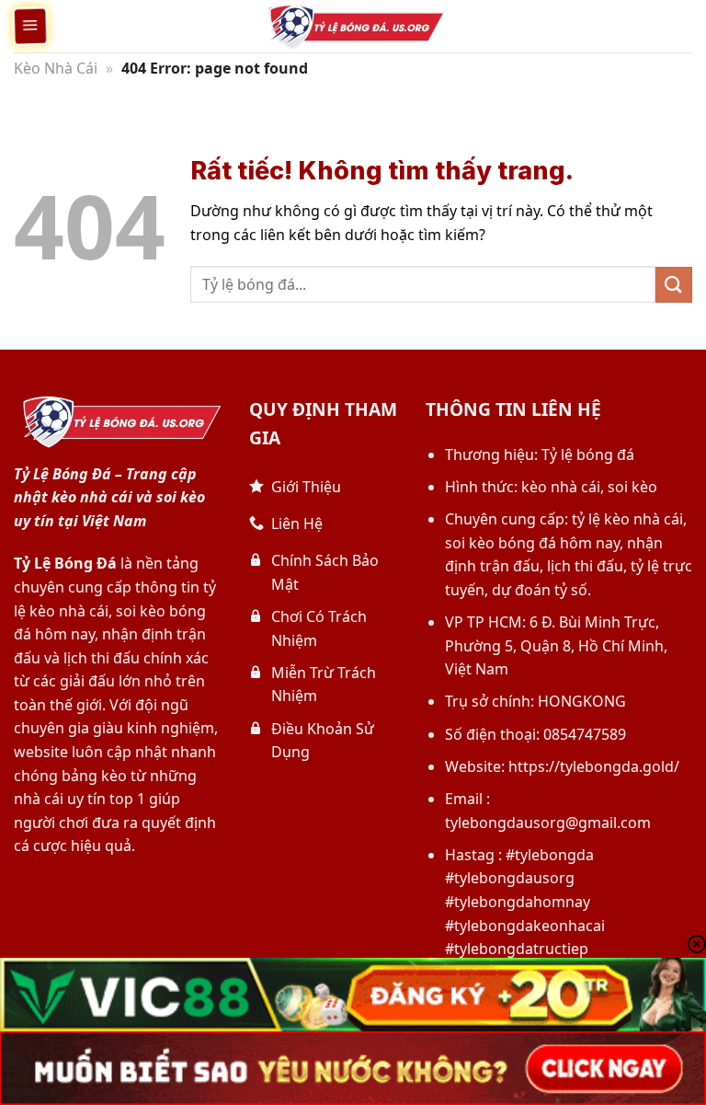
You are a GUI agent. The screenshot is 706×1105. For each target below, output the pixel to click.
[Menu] (30, 25)
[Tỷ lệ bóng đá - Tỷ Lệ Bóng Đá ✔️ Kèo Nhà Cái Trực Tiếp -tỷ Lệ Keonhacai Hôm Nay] (353, 27)
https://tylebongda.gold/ (593, 766)
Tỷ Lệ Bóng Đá (65, 563)
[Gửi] (673, 285)
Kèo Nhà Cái (55, 68)
